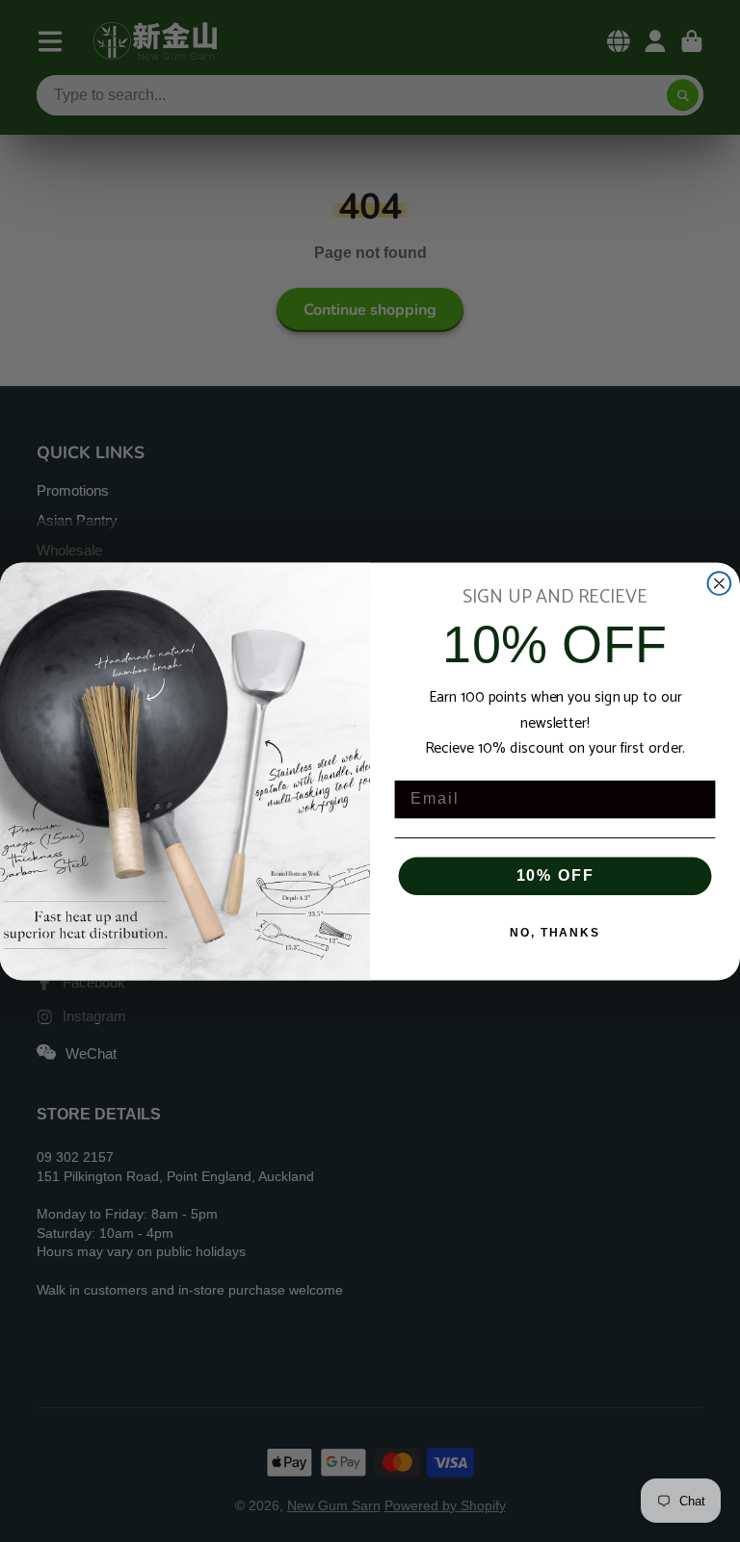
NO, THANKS (555, 932)
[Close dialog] (719, 583)
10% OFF (555, 875)
